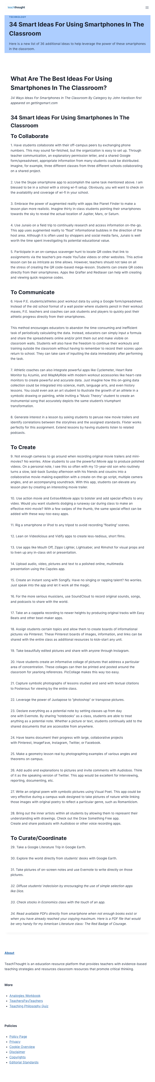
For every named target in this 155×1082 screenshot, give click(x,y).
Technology (17, 17)
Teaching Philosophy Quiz (28, 1006)
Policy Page (18, 1036)
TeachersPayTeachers (26, 1001)
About (9, 953)
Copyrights (17, 1057)
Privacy (14, 1042)
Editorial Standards (24, 1062)
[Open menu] (146, 7)
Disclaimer (17, 1052)
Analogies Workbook (24, 996)
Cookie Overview (22, 1047)
